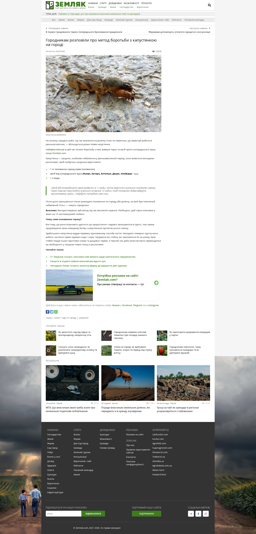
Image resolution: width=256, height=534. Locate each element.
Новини (52, 430)
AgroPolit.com (159, 443)
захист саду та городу (65, 317)
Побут (50, 452)
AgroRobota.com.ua (162, 465)
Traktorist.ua (158, 456)
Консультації (141, 19)
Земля (62, 19)
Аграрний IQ (160, 430)
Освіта (50, 470)
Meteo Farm (158, 470)
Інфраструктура (55, 492)
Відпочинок (53, 483)
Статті (77, 430)
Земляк (116, 305)
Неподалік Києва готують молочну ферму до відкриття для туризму (88, 265)
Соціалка (51, 487)
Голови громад (107, 447)
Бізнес (71, 19)
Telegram (137, 305)
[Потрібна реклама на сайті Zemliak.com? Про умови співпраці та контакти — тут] (102, 299)
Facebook (127, 305)
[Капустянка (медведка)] (103, 93)
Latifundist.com (160, 434)
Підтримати (146, 513)
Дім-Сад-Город (94, 19)
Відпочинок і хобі (160, 19)
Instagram (153, 305)
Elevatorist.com (160, 452)
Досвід (50, 461)
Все (54, 19)
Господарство (54, 434)
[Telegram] (51, 312)
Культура (51, 474)
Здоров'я (51, 465)
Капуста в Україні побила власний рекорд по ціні (78, 261)
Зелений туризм (124, 19)
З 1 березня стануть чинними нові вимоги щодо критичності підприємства (92, 256)
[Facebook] (47, 312)
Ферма (80, 19)
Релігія (50, 479)
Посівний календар (194, 19)
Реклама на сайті (135, 434)
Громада (108, 19)
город (49, 317)
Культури (104, 434)
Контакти (131, 457)
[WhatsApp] (56, 312)
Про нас (130, 445)
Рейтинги (176, 19)
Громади (104, 443)
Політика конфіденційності (135, 463)
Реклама (132, 430)
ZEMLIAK (131, 440)
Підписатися (93, 513)
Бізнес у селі (53, 456)
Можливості (106, 439)
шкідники (83, 317)
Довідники (107, 430)
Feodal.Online (159, 474)
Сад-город (52, 447)
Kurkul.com (158, 439)
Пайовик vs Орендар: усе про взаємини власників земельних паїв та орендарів (99, 13)
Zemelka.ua (158, 461)
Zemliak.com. (59, 153)
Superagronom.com (162, 447)
